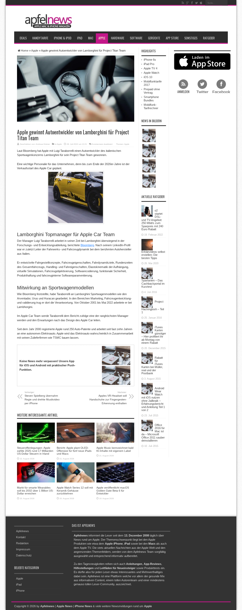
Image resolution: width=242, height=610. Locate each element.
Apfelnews (22, 531)
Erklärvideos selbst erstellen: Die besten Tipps (153, 255)
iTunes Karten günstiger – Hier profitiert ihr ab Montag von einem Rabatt (153, 335)
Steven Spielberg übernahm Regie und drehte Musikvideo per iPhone (42, 398)
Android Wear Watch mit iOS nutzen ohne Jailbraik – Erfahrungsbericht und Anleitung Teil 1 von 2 (153, 399)
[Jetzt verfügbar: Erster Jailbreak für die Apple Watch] (149, 135)
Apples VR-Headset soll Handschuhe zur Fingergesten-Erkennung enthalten (108, 398)
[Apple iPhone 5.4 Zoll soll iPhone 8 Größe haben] (149, 181)
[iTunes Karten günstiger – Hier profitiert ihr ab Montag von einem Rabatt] (147, 327)
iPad (79, 38)
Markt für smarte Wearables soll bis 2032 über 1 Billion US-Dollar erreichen (35, 490)
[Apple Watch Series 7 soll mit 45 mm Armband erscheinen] (149, 150)
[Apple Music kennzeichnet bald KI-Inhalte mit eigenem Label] (115, 432)
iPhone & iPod (62, 38)
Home (24, 50)
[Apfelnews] (47, 21)
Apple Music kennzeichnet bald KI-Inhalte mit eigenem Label (114, 449)
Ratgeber (209, 38)
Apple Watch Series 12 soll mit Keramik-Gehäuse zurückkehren (75, 490)
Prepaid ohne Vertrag (152, 91)
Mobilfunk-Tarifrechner (151, 106)
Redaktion (22, 543)
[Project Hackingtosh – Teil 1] (147, 301)
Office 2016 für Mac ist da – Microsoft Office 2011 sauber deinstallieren (153, 432)
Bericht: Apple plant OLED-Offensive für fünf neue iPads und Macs (74, 450)
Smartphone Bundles (151, 98)
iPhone (20, 590)
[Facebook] (192, 3)
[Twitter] (196, 3)
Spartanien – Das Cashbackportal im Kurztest (153, 283)
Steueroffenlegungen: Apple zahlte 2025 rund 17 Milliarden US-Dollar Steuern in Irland (35, 450)
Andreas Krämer (43, 144)
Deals (23, 38)
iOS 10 (148, 77)
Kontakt (21, 537)
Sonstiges (190, 38)
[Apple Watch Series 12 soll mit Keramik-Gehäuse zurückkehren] (76, 472)
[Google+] (187, 3)
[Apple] (201, 3)
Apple (102, 38)
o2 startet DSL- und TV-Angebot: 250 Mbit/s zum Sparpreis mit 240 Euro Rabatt (152, 220)
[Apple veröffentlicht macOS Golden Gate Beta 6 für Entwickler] (115, 472)
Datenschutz (24, 555)
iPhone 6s (150, 59)
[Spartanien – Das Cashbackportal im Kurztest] (147, 273)
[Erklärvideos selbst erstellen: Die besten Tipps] (147, 244)
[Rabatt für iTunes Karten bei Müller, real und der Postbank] (147, 357)
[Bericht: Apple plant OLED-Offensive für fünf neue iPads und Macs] (76, 432)
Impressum (23, 549)
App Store (172, 38)
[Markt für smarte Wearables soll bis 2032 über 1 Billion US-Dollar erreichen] (36, 472)
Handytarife (40, 38)
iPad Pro (149, 64)
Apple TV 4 (150, 68)
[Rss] (183, 3)
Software (136, 38)
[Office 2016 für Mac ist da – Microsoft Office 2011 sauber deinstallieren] (147, 425)
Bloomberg (87, 245)
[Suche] (225, 3)
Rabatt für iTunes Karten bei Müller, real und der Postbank (152, 365)
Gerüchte (154, 38)
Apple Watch (151, 72)
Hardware (117, 38)
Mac (90, 38)
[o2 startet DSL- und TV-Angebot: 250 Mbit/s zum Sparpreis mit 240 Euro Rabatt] (147, 210)
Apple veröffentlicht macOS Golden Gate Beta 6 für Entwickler (112, 490)
